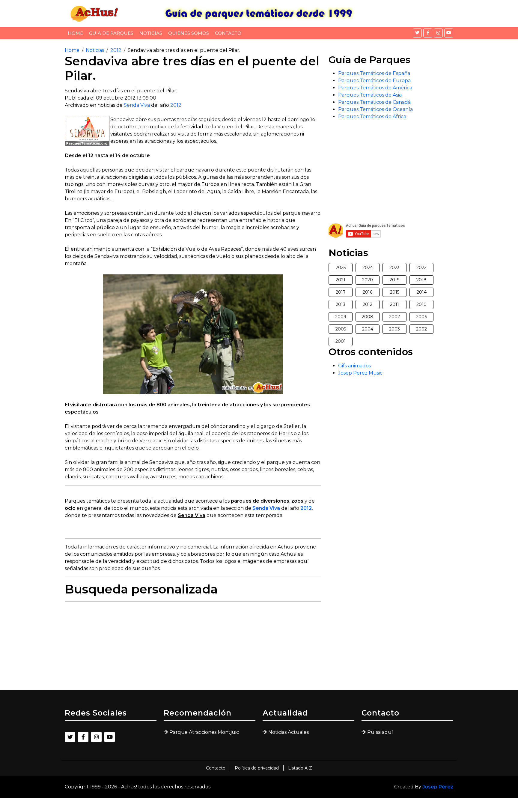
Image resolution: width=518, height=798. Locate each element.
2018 (421, 279)
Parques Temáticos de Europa (374, 80)
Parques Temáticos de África (372, 116)
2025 (341, 267)
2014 (422, 292)
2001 (340, 341)
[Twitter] (417, 32)
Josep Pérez (437, 787)
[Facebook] (427, 32)
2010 (421, 304)
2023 (394, 267)
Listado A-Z (300, 768)
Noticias (150, 33)
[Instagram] (438, 32)
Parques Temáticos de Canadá (374, 102)
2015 (394, 292)
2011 (394, 304)
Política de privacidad (257, 768)
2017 (341, 292)
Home (75, 33)
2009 (340, 316)
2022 (421, 267)
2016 (367, 292)
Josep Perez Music (360, 373)
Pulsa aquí (380, 732)
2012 (115, 50)
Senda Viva (137, 105)
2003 (394, 329)
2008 (367, 316)
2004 (367, 329)
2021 (340, 279)
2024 (367, 267)
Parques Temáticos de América (375, 88)
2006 (421, 316)
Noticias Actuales (288, 732)
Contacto (228, 33)
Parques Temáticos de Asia (370, 95)
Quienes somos (188, 33)
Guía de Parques (111, 33)
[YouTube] (448, 32)
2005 (340, 329)
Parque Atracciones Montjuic (204, 732)
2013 (340, 304)
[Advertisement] (193, 648)
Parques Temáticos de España (374, 73)
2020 (367, 279)
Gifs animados (354, 366)
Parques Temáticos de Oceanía (375, 109)
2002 (421, 329)
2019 (395, 279)
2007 (394, 316)
